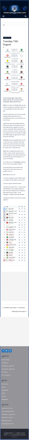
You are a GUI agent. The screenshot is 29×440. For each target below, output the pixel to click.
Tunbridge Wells (12, 239)
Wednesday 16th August (19, 311)
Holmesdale (11, 247)
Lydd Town (11, 232)
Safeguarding (5, 390)
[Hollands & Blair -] (14, 57)
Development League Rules (8, 414)
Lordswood (11, 234)
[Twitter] (6, 350)
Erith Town (11, 217)
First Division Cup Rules (7, 417)
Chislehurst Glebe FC (12, 214)
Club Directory (5, 384)
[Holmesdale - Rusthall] (14, 62)
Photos (3, 393)
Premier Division (7, 37)
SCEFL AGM (4, 372)
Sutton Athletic (12, 257)
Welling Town (11, 260)
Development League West (8, 369)
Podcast (4, 396)
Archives (4, 387)
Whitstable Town (12, 222)
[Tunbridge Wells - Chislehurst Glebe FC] (14, 79)
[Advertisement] (14, 286)
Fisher (9, 242)
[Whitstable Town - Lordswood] (14, 91)
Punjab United (11, 229)
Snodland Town (12, 227)
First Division (5, 363)
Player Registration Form (8, 423)
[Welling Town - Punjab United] (14, 85)
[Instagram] (10, 350)
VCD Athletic (11, 237)
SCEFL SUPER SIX (6, 375)
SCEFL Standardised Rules (8, 411)
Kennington (11, 250)
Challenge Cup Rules (6, 420)
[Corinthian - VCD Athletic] (14, 51)
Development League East (8, 366)
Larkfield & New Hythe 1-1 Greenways (14, 307)
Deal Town (11, 208)
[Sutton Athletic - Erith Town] (14, 73)
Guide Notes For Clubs (7, 408)
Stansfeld (10, 252)
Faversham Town (12, 211)
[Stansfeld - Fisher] (14, 68)
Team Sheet (5, 399)
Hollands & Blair (12, 244)
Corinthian (10, 220)
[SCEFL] (14, 6)
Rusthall (10, 255)
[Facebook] (3, 350)
